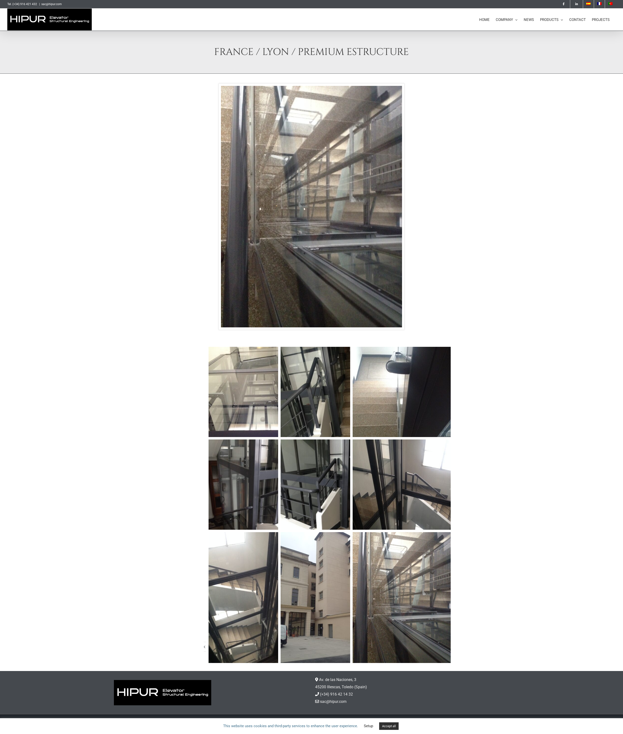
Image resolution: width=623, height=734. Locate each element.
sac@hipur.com (51, 4)
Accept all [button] (389, 726)
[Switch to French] (599, 4)
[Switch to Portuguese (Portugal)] (610, 4)
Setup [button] (368, 726)
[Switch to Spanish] (588, 4)
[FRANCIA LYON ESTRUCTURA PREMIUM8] (311, 87)
